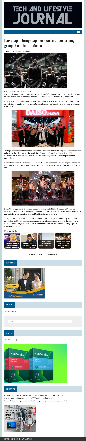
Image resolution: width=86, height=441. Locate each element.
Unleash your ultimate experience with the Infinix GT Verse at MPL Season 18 (33, 395)
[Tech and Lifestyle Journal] (43, 15)
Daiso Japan (16, 51)
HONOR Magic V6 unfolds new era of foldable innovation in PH (28, 398)
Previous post (36, 254)
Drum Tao (26, 51)
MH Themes (29, 439)
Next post (51, 254)
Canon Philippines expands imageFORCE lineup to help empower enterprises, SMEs (36, 401)
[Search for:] (40, 321)
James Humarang (18, 91)
